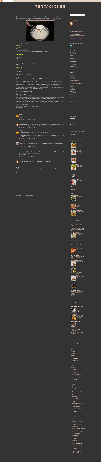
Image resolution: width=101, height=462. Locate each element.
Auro (27, 16)
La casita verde (74, 239)
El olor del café (74, 195)
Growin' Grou (73, 330)
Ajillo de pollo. (75, 388)
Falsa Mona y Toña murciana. (78, 424)
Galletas (71, 70)
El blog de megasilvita (76, 193)
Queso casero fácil (79, 261)
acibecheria (73, 141)
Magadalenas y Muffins (74, 80)
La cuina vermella (75, 255)
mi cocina (73, 297)
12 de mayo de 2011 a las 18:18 (27, 119)
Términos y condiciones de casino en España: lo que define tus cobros (77, 257)
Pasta (71, 86)
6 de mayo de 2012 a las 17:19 (27, 169)
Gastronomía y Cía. (75, 227)
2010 (72, 355)
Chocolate (72, 60)
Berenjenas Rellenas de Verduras (78, 205)
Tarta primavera (79, 180)
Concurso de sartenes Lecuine (77, 342)
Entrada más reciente (20, 193)
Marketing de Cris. (73, 134)
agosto (73, 365)
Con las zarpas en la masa (76, 186)
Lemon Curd (74, 440)
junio (73, 369)
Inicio (41, 193)
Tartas (71, 95)
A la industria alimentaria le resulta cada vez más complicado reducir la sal (77, 229)
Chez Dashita (74, 171)
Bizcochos (72, 53)
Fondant (71, 69)
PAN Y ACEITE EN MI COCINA (77, 306)
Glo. (20, 114)
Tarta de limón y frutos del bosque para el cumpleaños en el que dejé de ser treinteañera (80, 152)
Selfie (77, 173)
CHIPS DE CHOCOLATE (77, 445)
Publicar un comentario (20, 172)
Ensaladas (72, 63)
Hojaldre (71, 75)
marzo (73, 454)
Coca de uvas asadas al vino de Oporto (79, 285)
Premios (71, 91)
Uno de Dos (73, 336)
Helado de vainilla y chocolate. (78, 389)
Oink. (71, 136)
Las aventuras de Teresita (76, 260)
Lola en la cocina (74, 275)
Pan (22, 107)
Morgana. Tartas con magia (77, 302)
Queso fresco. (75, 396)
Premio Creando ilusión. (76, 398)
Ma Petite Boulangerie (76, 290)
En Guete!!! (73, 218)
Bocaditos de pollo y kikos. (77, 374)
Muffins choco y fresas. (76, 413)
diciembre (74, 358)
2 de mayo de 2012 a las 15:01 (27, 156)
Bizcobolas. (72, 52)
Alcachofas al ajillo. (76, 382)
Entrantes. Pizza (73, 66)
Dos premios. (74, 386)
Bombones (72, 56)
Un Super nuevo (75, 435)
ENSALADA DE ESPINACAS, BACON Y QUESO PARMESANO (78, 451)
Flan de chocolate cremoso (77, 430)
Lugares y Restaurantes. (74, 78)
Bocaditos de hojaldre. (76, 433)
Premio (73, 384)
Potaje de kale (79, 196)
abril (73, 372)
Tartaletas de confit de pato (76, 187)
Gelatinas (72, 72)
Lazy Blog (73, 267)
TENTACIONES (50, 6)
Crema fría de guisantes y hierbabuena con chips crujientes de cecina (79, 271)
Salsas (71, 94)
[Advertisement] (26, 182)
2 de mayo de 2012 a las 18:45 (27, 163)
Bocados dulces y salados (76, 156)
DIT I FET (73, 189)
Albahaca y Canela (75, 149)
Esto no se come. (73, 67)
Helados (71, 74)
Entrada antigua (61, 193)
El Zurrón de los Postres (76, 210)
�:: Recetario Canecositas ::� (77, 343)
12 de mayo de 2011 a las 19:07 (27, 127)
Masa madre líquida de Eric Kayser (26, 15)
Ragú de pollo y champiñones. (78, 431)
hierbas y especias (75, 232)
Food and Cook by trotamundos (75, 222)
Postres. (71, 89)
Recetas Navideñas (74, 92)
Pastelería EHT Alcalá (75, 329)
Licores (71, 77)
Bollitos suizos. (75, 426)
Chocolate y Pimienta (75, 179)
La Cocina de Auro (75, 243)
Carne (71, 58)
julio (73, 367)
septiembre (74, 363)
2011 (72, 353)
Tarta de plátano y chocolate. (77, 403)
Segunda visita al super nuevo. (78, 419)
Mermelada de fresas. (76, 394)
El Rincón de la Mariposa (76, 203)
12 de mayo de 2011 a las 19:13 (27, 138)
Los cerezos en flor (75, 282)
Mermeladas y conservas (75, 83)
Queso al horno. (75, 417)
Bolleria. (71, 55)
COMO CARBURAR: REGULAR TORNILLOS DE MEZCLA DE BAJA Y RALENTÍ (77, 300)
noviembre (74, 360)
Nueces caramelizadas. (76, 408)
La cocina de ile (74, 247)
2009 (72, 356)
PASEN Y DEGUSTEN (75, 321)
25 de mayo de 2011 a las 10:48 (27, 146)
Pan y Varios (74, 314)
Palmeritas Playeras (80, 211)
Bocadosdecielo (74, 164)
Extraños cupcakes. (76, 376)
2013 (72, 349)
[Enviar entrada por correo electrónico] (39, 106)
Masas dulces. (73, 81)
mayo (73, 371)
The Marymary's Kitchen (76, 335)
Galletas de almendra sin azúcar (78, 428)
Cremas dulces (73, 61)
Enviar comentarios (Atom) (27, 195)
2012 (72, 351)
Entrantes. (72, 64)
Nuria (20, 166)
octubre (74, 362)
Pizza (71, 88)
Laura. (20, 122)
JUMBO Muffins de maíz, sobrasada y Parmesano (79, 316)
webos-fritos (73, 340)
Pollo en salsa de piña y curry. (78, 381)
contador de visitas (73, 126)
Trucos (71, 97)
